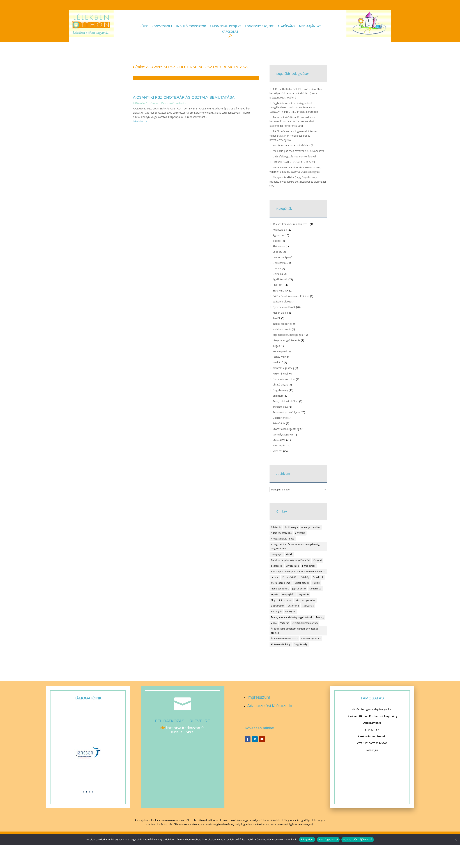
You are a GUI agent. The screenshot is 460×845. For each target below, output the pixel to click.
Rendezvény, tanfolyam (286, 412)
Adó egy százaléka (310, 527)
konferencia (315, 588)
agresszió (300, 532)
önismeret (278, 395)
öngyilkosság (300, 644)
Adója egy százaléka (281, 532)
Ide (162, 727)
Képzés (274, 594)
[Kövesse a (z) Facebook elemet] (247, 739)
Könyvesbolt (162, 26)
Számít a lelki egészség (286, 429)
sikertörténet (277, 605)
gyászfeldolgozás (283, 301)
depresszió (276, 565)
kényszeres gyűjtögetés (286, 340)
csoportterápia (281, 257)
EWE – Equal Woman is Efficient (291, 296)
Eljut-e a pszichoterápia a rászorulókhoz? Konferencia (298, 571)
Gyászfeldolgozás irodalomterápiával (294, 156)
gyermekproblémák (281, 582)
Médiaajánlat (310, 26)
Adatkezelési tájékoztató (269, 705)
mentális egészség (283, 368)
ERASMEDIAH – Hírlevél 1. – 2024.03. (294, 162)
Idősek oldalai (280, 312)
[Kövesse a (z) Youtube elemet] (262, 739)
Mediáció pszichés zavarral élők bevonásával (299, 151)
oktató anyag (280, 384)
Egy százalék (292, 565)
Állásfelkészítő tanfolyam (305, 622)
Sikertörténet (280, 417)
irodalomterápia (282, 329)
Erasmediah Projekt (225, 26)
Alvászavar (279, 246)
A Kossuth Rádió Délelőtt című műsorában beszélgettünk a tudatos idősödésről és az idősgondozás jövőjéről (296, 93)
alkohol (277, 240)
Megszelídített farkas (281, 600)
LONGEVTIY (279, 357)
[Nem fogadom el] (455, 839)
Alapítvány (286, 26)
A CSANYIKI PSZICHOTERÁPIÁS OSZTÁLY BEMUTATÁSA (183, 97)
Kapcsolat (230, 32)
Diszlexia (278, 273)
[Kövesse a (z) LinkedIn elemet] (255, 739)
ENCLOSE (278, 285)
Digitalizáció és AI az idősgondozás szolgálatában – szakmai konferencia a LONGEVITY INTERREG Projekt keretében (294, 107)
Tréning (320, 617)
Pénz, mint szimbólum (285, 401)
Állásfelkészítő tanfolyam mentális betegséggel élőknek (294, 631)
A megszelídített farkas (282, 538)
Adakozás (276, 527)
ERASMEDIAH (281, 290)
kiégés (276, 346)
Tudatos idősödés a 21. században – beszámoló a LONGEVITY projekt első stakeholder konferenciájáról (292, 122)
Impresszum (258, 697)
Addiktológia (280, 229)
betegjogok (277, 554)
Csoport (155, 103)
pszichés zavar (281, 406)
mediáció (278, 362)
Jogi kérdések (299, 588)
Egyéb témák (280, 279)
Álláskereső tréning (280, 644)
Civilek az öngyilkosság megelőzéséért (290, 560)
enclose (275, 577)
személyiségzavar (283, 434)
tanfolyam (290, 611)
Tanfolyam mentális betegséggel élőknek (291, 617)
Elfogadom (307, 839)
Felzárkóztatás (289, 577)
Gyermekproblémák (284, 307)
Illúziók (276, 318)
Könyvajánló (280, 351)
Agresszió (278, 235)
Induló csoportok (191, 26)
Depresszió (167, 103)
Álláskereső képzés (311, 638)
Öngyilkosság (280, 390)
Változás (181, 103)
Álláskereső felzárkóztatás (284, 638)
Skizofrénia (279, 423)
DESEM (277, 268)
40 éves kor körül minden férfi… (291, 224)
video (274, 622)
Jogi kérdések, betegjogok (288, 334)
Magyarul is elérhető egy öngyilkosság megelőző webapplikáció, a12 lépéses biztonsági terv (298, 182)
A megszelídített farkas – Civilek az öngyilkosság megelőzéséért (295, 546)
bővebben (138, 121)
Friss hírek (318, 577)
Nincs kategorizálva (284, 379)
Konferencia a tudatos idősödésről (293, 145)
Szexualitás (279, 440)
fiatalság (305, 577)
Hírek (143, 26)
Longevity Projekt (259, 26)
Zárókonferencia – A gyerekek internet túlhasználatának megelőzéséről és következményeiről (293, 136)
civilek (289, 554)
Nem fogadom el (328, 839)
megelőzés (303, 594)
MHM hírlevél (280, 373)
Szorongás (279, 445)
